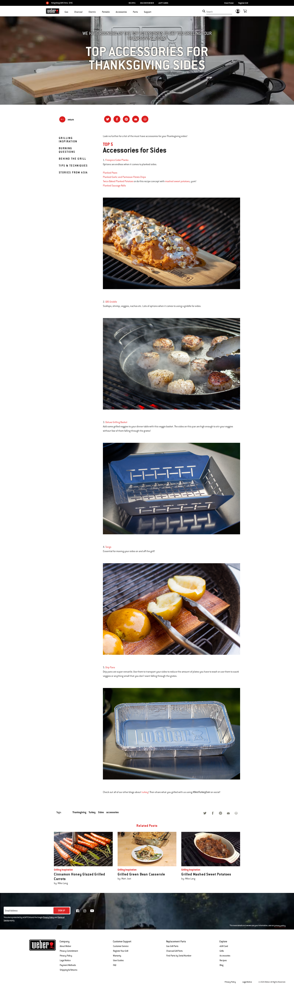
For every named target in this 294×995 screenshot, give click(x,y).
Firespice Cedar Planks (116, 160)
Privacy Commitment (69, 951)
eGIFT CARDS (163, 3)
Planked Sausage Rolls (114, 185)
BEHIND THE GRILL (72, 158)
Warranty (117, 955)
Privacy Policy (48, 917)
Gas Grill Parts (172, 946)
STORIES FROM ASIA (73, 172)
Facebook (77, 911)
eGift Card (224, 946)
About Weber (65, 946)
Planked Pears (110, 172)
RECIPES (132, 3)
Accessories (225, 955)
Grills (222, 951)
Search (209, 11)
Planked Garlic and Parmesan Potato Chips (124, 177)
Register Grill (243, 3)
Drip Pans (110, 667)
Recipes (223, 960)
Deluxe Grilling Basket (116, 422)
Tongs (108, 547)
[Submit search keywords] (204, 11)
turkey (144, 792)
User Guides (118, 960)
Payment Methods (68, 965)
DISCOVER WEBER (147, 3)
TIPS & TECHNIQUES (73, 165)
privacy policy (280, 925)
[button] (70, 11)
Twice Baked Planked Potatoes (118, 181)
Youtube (92, 910)
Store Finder (229, 3)
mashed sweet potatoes (177, 181)
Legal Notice (65, 960)
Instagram (85, 911)
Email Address (11, 910)
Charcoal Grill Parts (174, 951)
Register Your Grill (120, 951)
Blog (221, 965)
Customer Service (120, 946)
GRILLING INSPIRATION (68, 139)
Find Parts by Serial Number (178, 955)
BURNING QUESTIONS (67, 149)
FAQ (114, 965)
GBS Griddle (111, 301)
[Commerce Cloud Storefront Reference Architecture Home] (52, 11)
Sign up (61, 910)
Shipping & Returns (68, 970)
